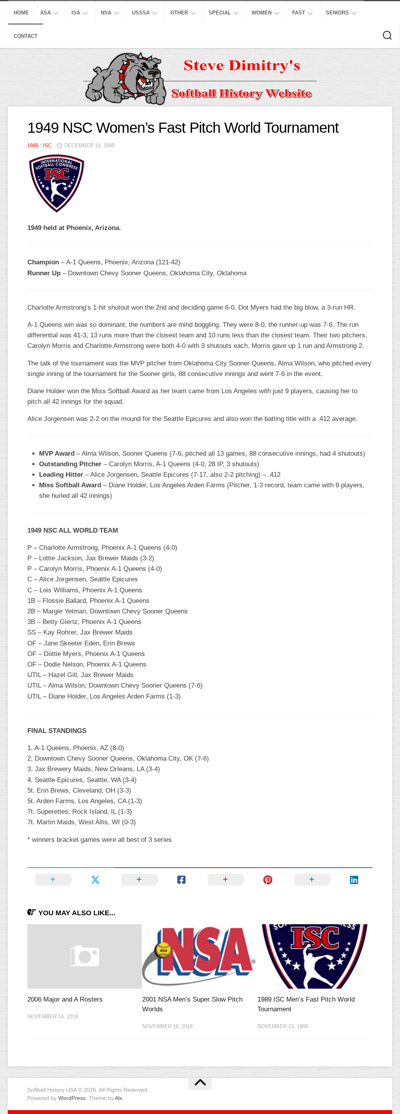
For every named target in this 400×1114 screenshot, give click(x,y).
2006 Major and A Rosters (65, 999)
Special (220, 13)
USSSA (141, 13)
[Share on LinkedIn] (329, 879)
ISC (47, 145)
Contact (26, 36)
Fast (298, 13)
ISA (75, 13)
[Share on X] (70, 879)
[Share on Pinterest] (243, 879)
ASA (45, 13)
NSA (106, 13)
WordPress (72, 1098)
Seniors (337, 13)
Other (179, 13)
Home (21, 13)
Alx (118, 1098)
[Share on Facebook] (157, 879)
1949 (32, 145)
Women (261, 13)
